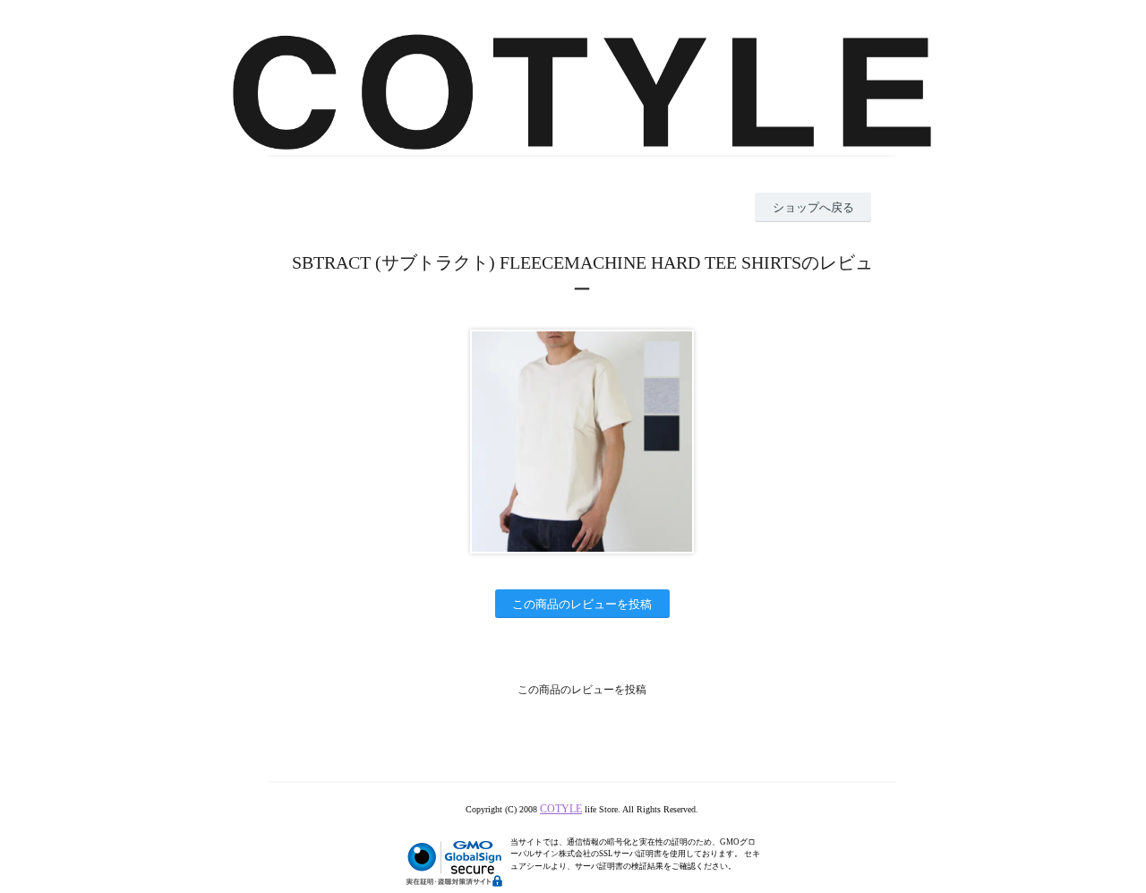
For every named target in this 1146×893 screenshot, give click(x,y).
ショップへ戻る (813, 207)
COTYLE (561, 809)
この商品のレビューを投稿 (582, 604)
